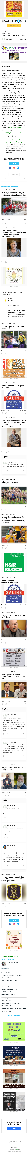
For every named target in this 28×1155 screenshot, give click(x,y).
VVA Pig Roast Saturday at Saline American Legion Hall (13, 194)
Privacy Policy (17, 1151)
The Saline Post (22, 259)
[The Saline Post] (12, 20)
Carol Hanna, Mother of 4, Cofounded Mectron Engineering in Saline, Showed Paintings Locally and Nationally (13, 233)
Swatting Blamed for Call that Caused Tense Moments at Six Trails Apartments (12, 879)
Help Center (17, 1144)
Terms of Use (10, 1151)
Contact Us (10, 1144)
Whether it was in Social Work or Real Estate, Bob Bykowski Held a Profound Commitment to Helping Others (13, 423)
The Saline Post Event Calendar (10, 956)
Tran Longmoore (5, 219)
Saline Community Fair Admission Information (10, 581)
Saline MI (4, 32)
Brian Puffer (9, 39)
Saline (2, 189)
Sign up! (14, 163)
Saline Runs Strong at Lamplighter (9, 483)
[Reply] (7, 178)
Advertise (14, 1128)
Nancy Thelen (5, 410)
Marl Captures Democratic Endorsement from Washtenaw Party (13, 676)
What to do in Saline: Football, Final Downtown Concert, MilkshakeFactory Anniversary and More (13, 519)
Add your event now (14, 1015)
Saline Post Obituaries (7, 259)
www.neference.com (15, 127)
